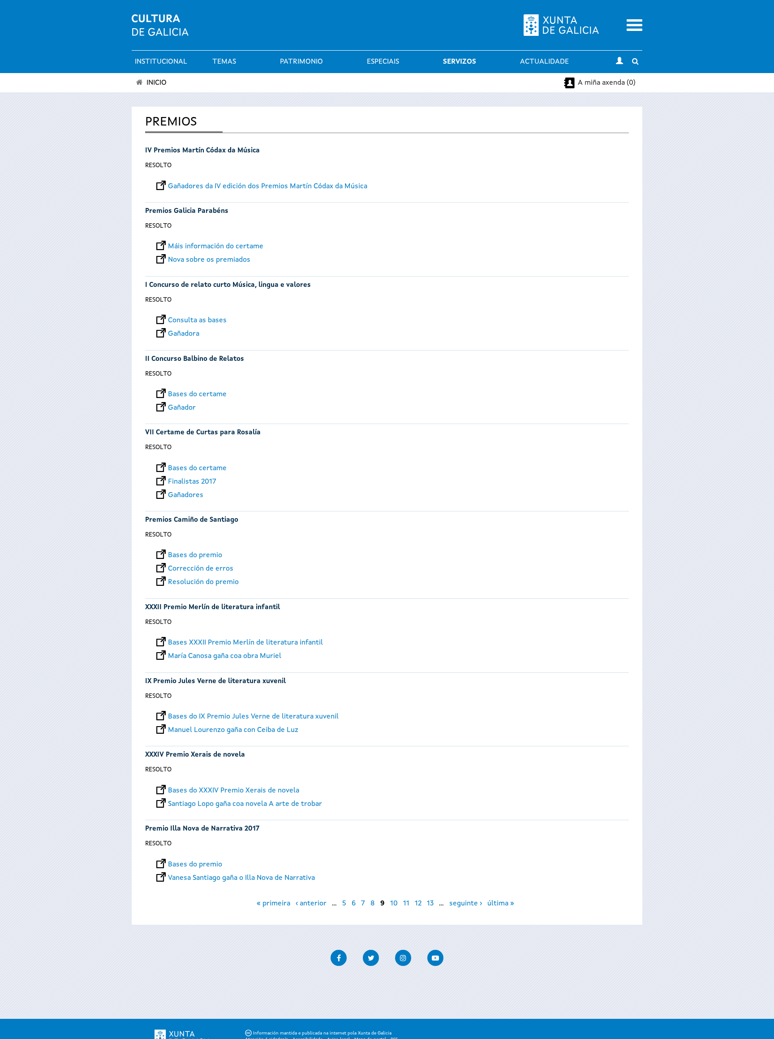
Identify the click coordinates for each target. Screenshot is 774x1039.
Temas (224, 61)
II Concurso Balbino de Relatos (194, 359)
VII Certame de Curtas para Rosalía (203, 432)
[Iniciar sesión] (619, 61)
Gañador (182, 407)
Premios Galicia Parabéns (186, 211)
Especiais (383, 61)
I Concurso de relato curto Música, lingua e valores (228, 285)
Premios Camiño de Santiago (191, 520)
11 (406, 903)
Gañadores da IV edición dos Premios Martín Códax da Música (267, 186)
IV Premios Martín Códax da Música (202, 150)
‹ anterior (311, 903)
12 (418, 903)
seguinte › (465, 903)
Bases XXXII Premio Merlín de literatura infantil (245, 642)
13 (430, 903)
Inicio (156, 83)
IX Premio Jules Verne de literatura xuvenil (215, 681)
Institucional (161, 61)
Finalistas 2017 (192, 481)
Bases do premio (195, 555)
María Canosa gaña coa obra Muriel (224, 656)
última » (500, 903)
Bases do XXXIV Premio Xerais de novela (233, 790)
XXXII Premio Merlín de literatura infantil (212, 607)
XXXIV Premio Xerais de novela (195, 755)
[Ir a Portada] (160, 30)
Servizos (459, 61)
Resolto (158, 165)
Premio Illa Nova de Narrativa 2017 (202, 829)
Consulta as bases (197, 320)
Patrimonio (301, 61)
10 (394, 903)
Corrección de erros (200, 568)
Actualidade (544, 61)
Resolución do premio (203, 582)
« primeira (273, 903)
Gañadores (185, 495)
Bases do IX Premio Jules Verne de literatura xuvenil (253, 716)
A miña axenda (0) (607, 83)
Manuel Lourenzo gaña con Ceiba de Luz (233, 730)
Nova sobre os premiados (209, 260)
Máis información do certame (215, 246)
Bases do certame (197, 394)
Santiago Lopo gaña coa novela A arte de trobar (245, 804)
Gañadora (183, 334)
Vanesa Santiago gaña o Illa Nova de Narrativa (241, 878)
